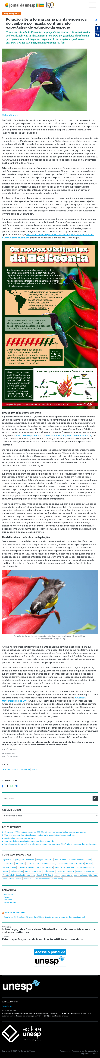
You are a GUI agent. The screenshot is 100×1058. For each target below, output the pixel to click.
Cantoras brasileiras (76, 860)
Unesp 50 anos (15, 879)
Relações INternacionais (25, 875)
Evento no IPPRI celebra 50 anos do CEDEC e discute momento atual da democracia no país (45, 832)
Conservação (8, 863)
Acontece (8, 895)
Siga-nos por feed (15, 912)
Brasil (56, 860)
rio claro (35, 769)
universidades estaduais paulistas (49, 879)
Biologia (39, 860)
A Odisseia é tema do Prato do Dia (19, 838)
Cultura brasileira (42, 863)
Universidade (28, 879)
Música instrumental (33, 871)
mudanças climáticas (85, 867)
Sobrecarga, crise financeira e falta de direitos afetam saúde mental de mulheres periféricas (48, 931)
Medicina (49, 867)
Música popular (49, 871)
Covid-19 (30, 863)
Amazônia (30, 860)
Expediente (7, 1006)
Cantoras (63, 860)
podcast (79, 871)
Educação (73, 863)
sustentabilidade (80, 875)
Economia (64, 863)
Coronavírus (20, 863)
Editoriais (8, 900)
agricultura (7, 860)
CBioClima (85, 435)
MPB (57, 867)
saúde (57, 875)
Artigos (7, 897)
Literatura (40, 867)
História (89, 863)
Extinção (15, 769)
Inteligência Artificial (26, 867)
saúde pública (67, 875)
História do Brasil (9, 867)
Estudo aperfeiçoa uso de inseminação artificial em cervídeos (42, 939)
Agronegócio (18, 860)
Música (5, 871)
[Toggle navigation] (92, 5)
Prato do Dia (89, 871)
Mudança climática (68, 867)
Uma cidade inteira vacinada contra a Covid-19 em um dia (29, 841)
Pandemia (61, 871)
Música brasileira (16, 871)
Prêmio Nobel (8, 875)
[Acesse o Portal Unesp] (50, 958)
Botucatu (48, 860)
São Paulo (93, 875)
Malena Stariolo (10, 115)
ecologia (6, 769)
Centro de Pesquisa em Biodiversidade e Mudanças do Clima (46, 435)
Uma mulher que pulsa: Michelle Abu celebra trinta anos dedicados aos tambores (39, 835)
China (88, 860)
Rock (39, 875)
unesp (5, 879)
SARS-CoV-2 (48, 875)
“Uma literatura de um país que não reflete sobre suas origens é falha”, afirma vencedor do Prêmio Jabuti (50, 844)
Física (81, 863)
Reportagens (11, 13)
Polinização (25, 769)
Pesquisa (70, 871)
